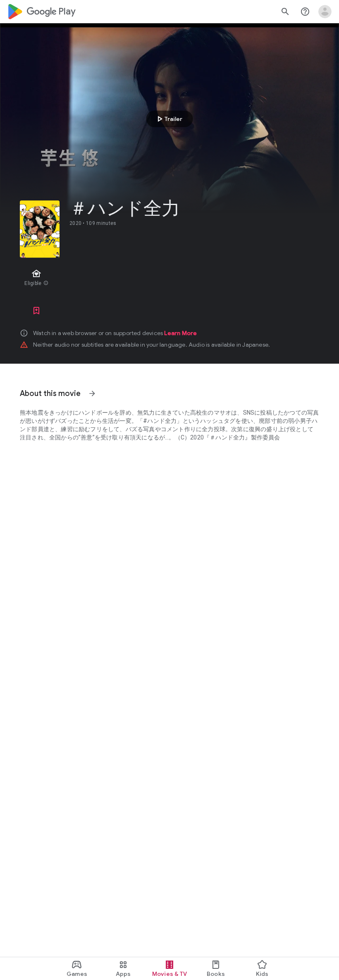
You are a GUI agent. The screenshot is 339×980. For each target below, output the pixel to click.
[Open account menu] (325, 12)
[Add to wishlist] (36, 311)
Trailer (168, 119)
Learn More (180, 333)
